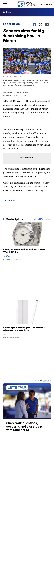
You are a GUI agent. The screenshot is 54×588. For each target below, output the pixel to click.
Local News (11, 24)
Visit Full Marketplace (42, 219)
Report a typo (10, 201)
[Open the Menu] (4, 4)
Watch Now (46, 4)
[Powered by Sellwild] (47, 381)
